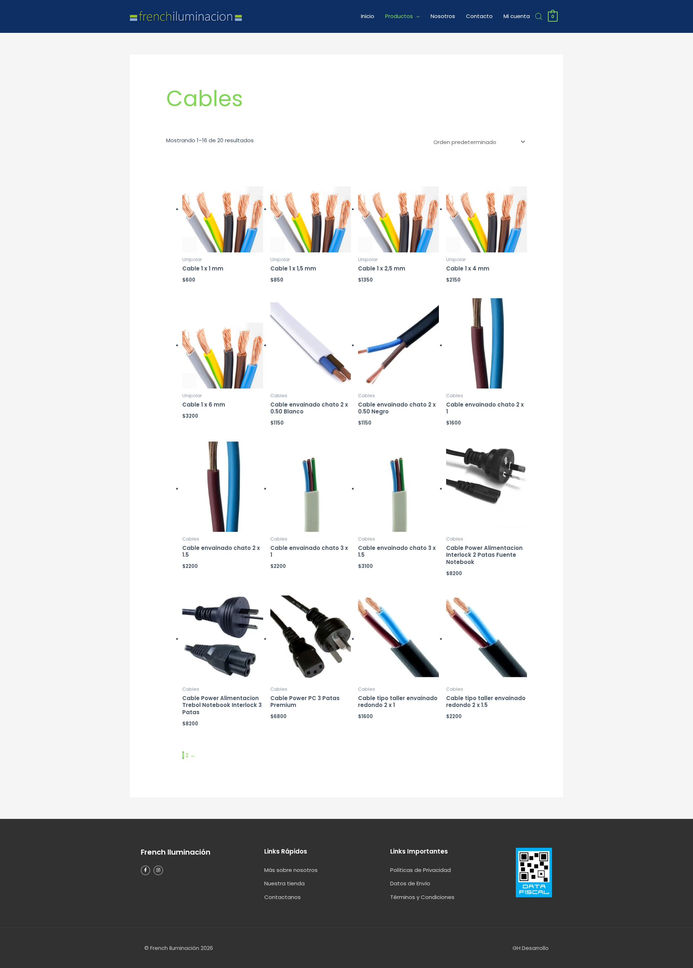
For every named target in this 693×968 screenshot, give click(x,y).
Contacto (479, 16)
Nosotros (443, 16)
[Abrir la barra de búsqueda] (538, 16)
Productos (399, 16)
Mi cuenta (517, 16)
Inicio (367, 16)
